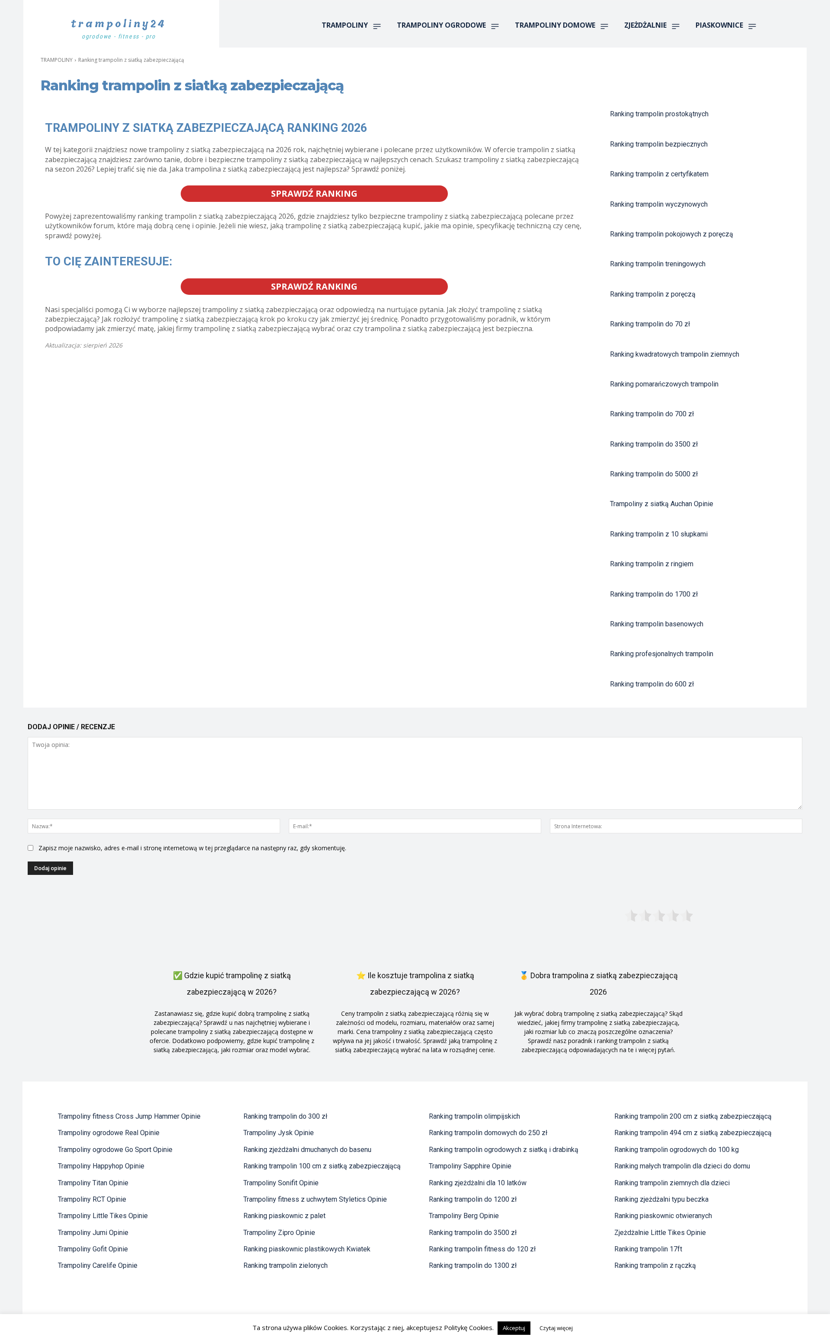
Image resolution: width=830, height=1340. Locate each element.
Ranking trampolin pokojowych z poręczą (671, 234)
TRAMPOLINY (57, 60)
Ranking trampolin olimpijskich (474, 1116)
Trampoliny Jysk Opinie (278, 1133)
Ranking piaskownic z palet (284, 1216)
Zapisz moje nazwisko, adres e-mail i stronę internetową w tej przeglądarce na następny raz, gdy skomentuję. (192, 848)
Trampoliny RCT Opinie (92, 1199)
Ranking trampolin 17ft (648, 1249)
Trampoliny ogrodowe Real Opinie (109, 1133)
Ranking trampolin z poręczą (653, 294)
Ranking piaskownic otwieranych (663, 1216)
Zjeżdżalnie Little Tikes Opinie (660, 1232)
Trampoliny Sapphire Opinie (470, 1166)
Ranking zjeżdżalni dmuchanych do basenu (307, 1149)
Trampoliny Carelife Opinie (97, 1265)
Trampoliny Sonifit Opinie (281, 1183)
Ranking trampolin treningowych (658, 264)
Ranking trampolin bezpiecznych (659, 144)
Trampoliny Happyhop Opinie (101, 1166)
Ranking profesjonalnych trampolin (661, 654)
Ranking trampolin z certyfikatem (659, 174)
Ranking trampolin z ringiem (651, 564)
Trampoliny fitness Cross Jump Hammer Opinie (129, 1116)
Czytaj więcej (556, 1328)
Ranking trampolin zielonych (285, 1265)
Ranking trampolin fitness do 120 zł (482, 1249)
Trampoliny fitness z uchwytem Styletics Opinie (315, 1199)
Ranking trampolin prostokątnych (659, 114)
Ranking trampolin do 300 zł (285, 1116)
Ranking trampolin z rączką (655, 1265)
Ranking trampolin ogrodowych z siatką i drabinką (503, 1149)
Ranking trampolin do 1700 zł (654, 594)
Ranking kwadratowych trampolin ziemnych (674, 354)
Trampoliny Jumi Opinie (93, 1232)
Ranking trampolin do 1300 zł (473, 1265)
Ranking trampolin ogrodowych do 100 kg (676, 1149)
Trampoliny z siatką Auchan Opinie (661, 504)
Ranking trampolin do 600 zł (652, 684)
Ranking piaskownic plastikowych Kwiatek (306, 1249)
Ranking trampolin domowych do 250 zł (488, 1133)
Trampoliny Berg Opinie (464, 1216)
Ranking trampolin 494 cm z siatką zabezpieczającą (693, 1133)
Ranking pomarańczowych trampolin (664, 384)
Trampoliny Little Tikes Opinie (103, 1216)
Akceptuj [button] (514, 1328)
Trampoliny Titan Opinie (93, 1183)
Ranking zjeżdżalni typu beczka (661, 1199)
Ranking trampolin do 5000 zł (654, 474)
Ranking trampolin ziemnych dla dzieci (672, 1183)
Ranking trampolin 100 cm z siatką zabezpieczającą (322, 1166)
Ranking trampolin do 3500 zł (654, 444)
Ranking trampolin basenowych (656, 624)
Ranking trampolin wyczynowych (659, 204)
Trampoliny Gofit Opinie (93, 1249)
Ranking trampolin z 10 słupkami (659, 534)
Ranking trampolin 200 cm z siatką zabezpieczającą (693, 1116)
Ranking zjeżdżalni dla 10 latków (478, 1183)
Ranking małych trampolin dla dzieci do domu (682, 1166)
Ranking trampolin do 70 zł (650, 324)
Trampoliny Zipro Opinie (279, 1232)
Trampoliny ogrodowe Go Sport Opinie (115, 1149)
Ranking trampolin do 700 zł (652, 414)
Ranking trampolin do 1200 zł (473, 1199)
